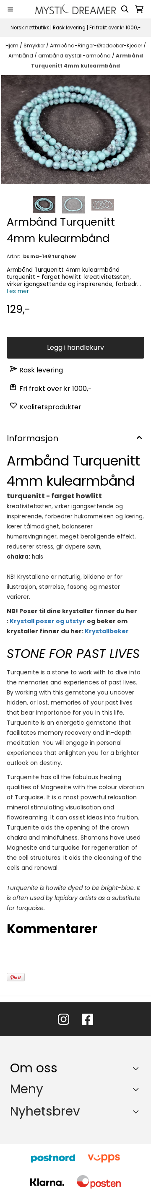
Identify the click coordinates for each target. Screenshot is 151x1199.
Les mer (18, 291)
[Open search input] (125, 9)
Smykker (34, 45)
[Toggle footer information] (137, 1068)
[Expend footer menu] (137, 1089)
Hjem (12, 45)
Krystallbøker (107, 631)
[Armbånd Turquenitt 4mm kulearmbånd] (75, 129)
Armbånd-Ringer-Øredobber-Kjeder (96, 45)
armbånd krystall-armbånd (75, 55)
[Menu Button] (10, 9)
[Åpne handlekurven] (139, 9)
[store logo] (75, 9)
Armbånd (21, 55)
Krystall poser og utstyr (48, 621)
